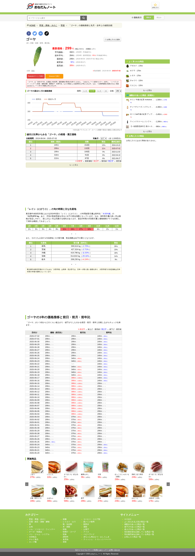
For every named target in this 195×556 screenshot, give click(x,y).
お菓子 (86, 529)
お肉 (31, 527)
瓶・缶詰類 (67, 524)
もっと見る (73, 165)
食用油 (65, 539)
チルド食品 (33, 539)
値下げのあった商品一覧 (134, 527)
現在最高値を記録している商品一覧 (139, 534)
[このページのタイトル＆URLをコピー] (46, 33)
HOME (32, 25)
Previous (26, 484)
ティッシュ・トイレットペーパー (97, 539)
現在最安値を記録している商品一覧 (139, 532)
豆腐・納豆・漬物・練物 (39, 522)
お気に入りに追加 (113, 39)
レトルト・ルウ (69, 522)
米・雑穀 (66, 527)
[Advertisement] (73, 187)
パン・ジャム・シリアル (39, 534)
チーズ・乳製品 (35, 532)
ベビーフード (89, 534)
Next (168, 484)
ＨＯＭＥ (128, 519)
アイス (86, 532)
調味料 (65, 537)
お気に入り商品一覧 (132, 537)
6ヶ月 (99, 91)
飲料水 (86, 524)
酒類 (85, 527)
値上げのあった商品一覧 (134, 529)
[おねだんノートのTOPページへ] (41, 9)
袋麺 (64, 519)
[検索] (83, 18)
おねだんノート (96, 554)
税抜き (148, 17)
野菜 (63, 25)
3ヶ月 (92, 91)
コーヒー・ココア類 (91, 519)
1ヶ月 (85, 91)
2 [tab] (75, 234)
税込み (159, 17)
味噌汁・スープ (69, 532)
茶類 (64, 542)
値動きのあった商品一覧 (134, 524)
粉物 (64, 529)
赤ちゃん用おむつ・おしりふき (96, 537)
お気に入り (155, 7)
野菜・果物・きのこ (48, 25)
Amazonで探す (54, 76)
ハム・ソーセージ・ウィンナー (42, 529)
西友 (33, 71)
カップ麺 (32, 542)
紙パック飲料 (89, 522)
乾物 (64, 534)
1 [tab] (71, 234)
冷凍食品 (32, 537)
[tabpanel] (74, 227)
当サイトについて (82, 550)
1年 (106, 91)
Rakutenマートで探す (36, 76)
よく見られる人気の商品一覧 (136, 522)
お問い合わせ (114, 550)
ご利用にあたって (99, 550)
